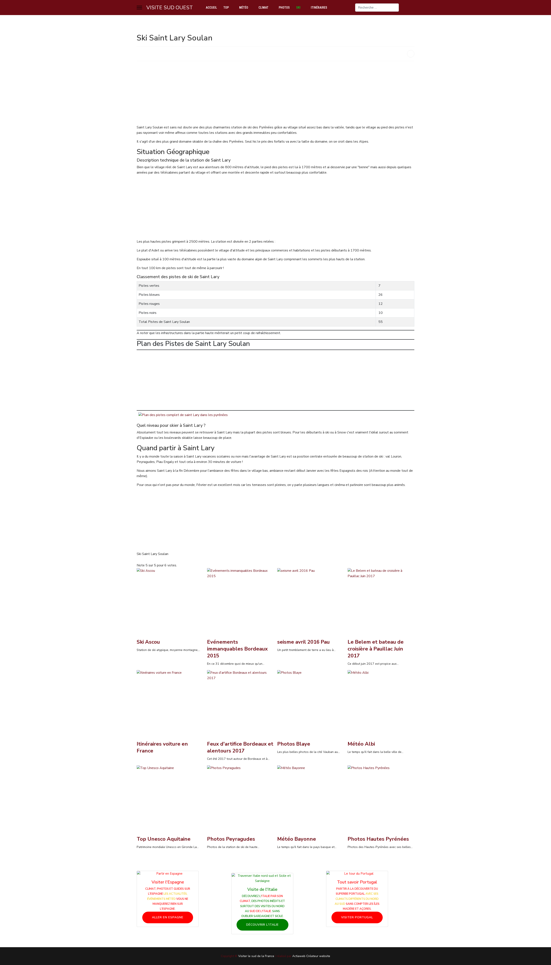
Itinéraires (319, 7)
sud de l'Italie (260, 911)
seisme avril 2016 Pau (303, 641)
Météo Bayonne (296, 839)
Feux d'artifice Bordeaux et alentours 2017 (240, 747)
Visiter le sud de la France (256, 956)
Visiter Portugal (357, 917)
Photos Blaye (293, 743)
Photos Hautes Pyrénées (378, 839)
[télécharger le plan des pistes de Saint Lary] (275, 415)
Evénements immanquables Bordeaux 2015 (237, 648)
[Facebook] (413, 7)
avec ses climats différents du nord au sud (357, 899)
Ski (298, 7)
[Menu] (139, 7)
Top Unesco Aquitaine (163, 839)
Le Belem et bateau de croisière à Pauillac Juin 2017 (376, 648)
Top (226, 7)
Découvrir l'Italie (262, 925)
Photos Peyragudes (231, 839)
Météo (243, 7)
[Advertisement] (266, 95)
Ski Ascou (148, 641)
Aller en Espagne (167, 917)
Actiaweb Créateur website (311, 956)
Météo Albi (361, 743)
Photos (284, 7)
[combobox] (377, 7)
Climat (263, 7)
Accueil (211, 7)
